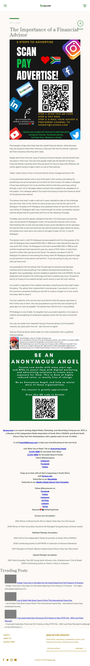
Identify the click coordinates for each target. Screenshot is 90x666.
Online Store (9, 642)
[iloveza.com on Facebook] (3, 660)
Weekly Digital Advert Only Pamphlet (52, 482)
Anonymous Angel (58, 449)
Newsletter (52, 479)
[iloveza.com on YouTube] (15, 660)
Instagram (45, 497)
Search (7, 635)
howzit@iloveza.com (29, 442)
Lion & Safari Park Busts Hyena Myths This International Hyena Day (44, 600)
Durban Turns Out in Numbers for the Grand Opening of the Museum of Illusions (50, 583)
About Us (7, 638)
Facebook (45, 491)
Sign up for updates (57, 635)
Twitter (45, 494)
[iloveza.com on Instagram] (11, 660)
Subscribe (79, 648)
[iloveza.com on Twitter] (7, 660)
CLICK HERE (34, 452)
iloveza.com (8, 430)
